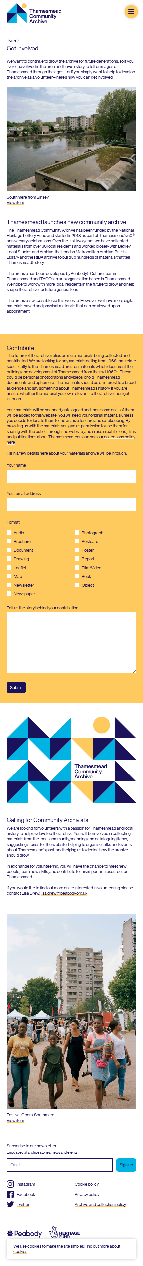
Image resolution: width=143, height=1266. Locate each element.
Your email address (24, 493)
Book (86, 576)
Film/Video (91, 567)
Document (23, 550)
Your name (16, 465)
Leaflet (20, 567)
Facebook (26, 1194)
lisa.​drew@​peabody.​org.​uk (64, 893)
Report (88, 558)
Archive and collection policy (100, 1204)
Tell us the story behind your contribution (42, 607)
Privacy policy (87, 1194)
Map (18, 576)
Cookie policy (87, 1184)
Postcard (90, 541)
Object (88, 585)
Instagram (26, 1184)
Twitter (23, 1204)
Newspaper (24, 593)
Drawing (21, 558)
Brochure (22, 541)
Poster (88, 550)
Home (11, 40)
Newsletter (24, 585)
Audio (19, 532)
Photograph (92, 532)
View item (15, 202)
